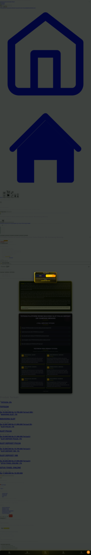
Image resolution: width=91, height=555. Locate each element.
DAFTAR (50, 275)
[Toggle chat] (88, 552)
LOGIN (40, 275)
